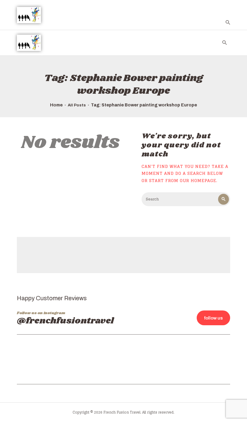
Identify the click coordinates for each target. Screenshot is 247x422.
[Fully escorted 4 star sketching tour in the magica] (151, 358)
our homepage (198, 180)
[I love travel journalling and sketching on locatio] (96, 358)
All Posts (77, 105)
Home (56, 104)
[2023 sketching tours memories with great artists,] (206, 358)
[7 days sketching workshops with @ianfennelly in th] (40, 358)
